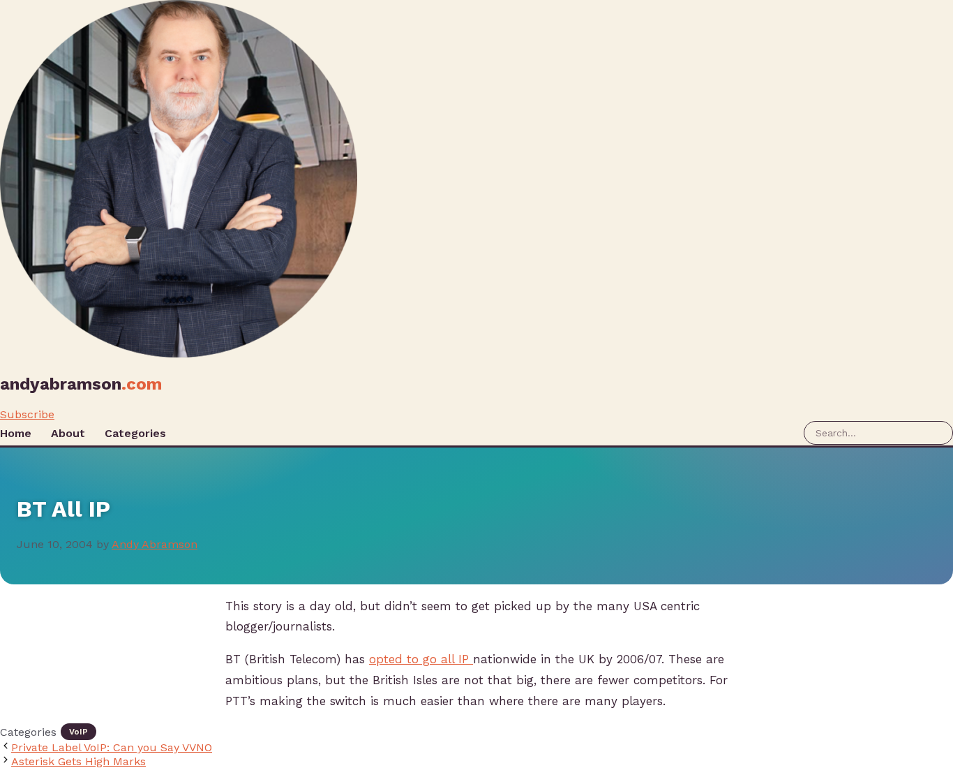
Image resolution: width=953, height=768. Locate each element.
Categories (135, 433)
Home (15, 433)
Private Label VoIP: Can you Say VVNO (111, 747)
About (68, 433)
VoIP (78, 732)
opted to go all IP (421, 659)
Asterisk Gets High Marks (78, 761)
